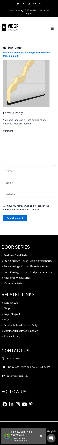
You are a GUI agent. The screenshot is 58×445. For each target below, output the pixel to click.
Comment (9, 130)
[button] (52, 29)
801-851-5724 (30, 10)
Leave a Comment (13, 52)
